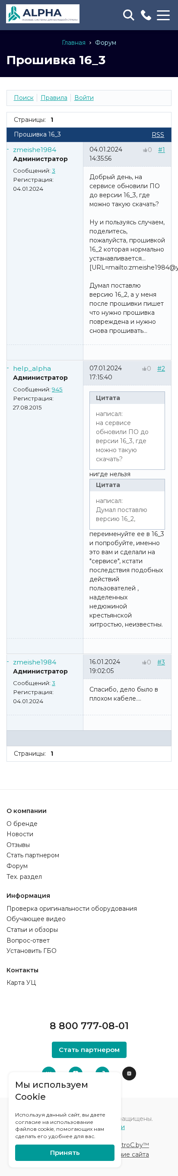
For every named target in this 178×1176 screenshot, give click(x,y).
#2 (161, 368)
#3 (161, 662)
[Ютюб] (129, 1073)
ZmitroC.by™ (129, 1145)
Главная (74, 43)
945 (57, 389)
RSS (158, 135)
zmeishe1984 (34, 150)
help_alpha (32, 368)
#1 (161, 150)
